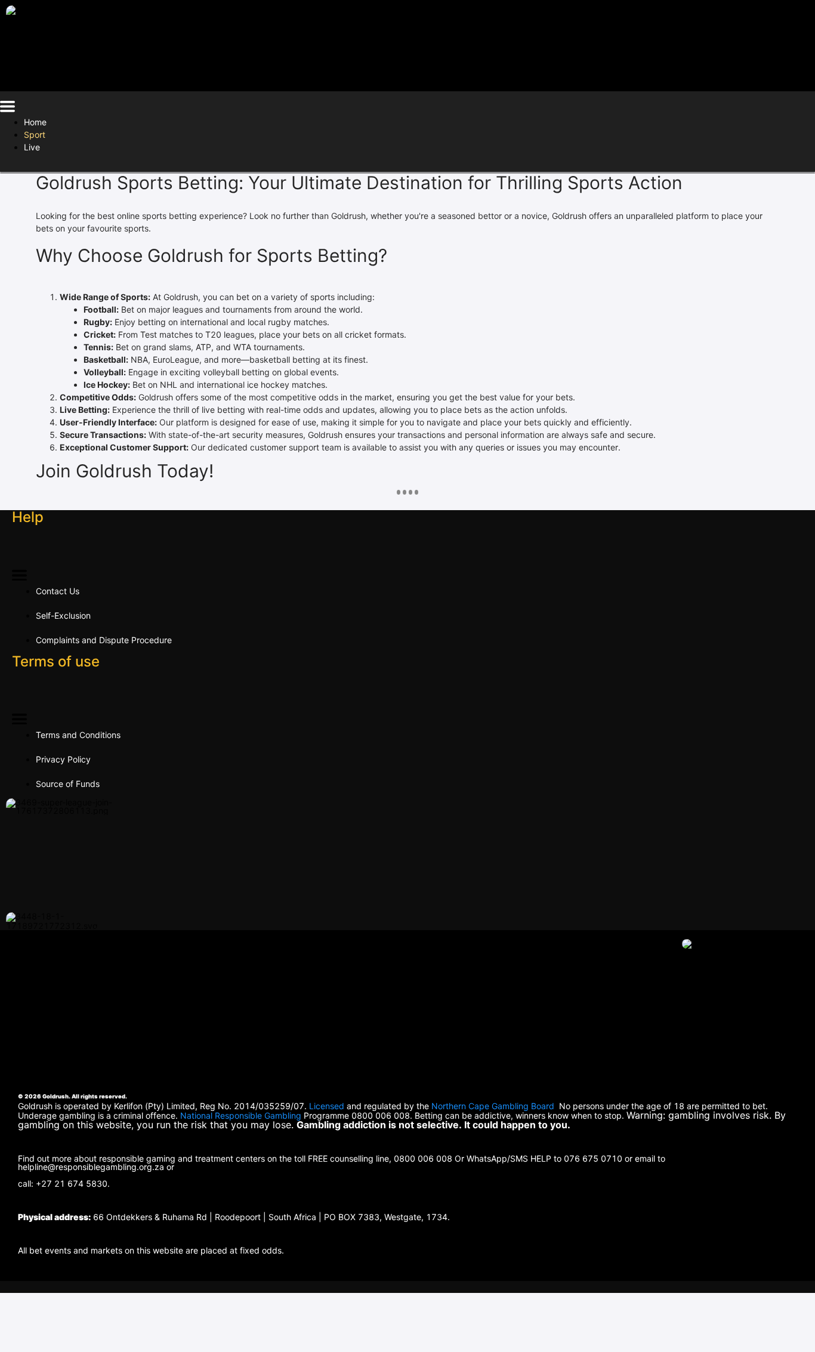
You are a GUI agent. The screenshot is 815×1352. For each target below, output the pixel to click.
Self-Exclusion (63, 615)
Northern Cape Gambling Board (492, 1106)
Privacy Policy (63, 759)
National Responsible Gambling (240, 1115)
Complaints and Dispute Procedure (104, 640)
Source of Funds (68, 784)
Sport (34, 134)
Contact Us (57, 591)
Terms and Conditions (78, 735)
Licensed (328, 1106)
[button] (7, 108)
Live (32, 147)
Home (35, 122)
